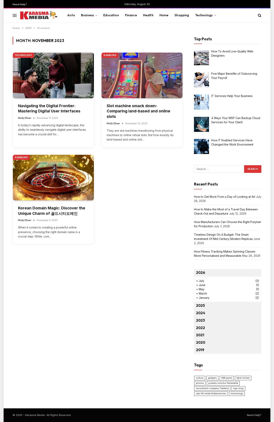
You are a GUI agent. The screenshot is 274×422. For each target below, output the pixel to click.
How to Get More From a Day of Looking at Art (224, 196)
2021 (200, 335)
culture (200, 378)
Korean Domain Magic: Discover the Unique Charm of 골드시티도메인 (51, 211)
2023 (200, 320)
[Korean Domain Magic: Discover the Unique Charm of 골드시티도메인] (53, 177)
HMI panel (226, 378)
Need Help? (20, 4)
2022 (200, 327)
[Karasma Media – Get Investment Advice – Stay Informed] (38, 15)
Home (164, 15)
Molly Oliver (24, 117)
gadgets (212, 378)
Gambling (110, 55)
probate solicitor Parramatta (223, 383)
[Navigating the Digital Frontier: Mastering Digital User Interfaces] (53, 75)
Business (87, 15)
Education (111, 15)
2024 (200, 313)
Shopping (182, 15)
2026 (200, 272)
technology (237, 393)
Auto (71, 15)
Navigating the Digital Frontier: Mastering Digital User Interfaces (49, 109)
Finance (131, 15)
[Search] (259, 15)
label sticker (243, 378)
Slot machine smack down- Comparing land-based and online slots (138, 111)
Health (148, 15)
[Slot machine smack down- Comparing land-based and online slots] (142, 75)
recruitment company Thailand (212, 388)
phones (200, 383)
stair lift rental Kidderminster (211, 393)
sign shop (238, 388)
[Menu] (15, 15)
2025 (200, 305)
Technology (204, 15)
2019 (200, 350)
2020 (200, 342)
